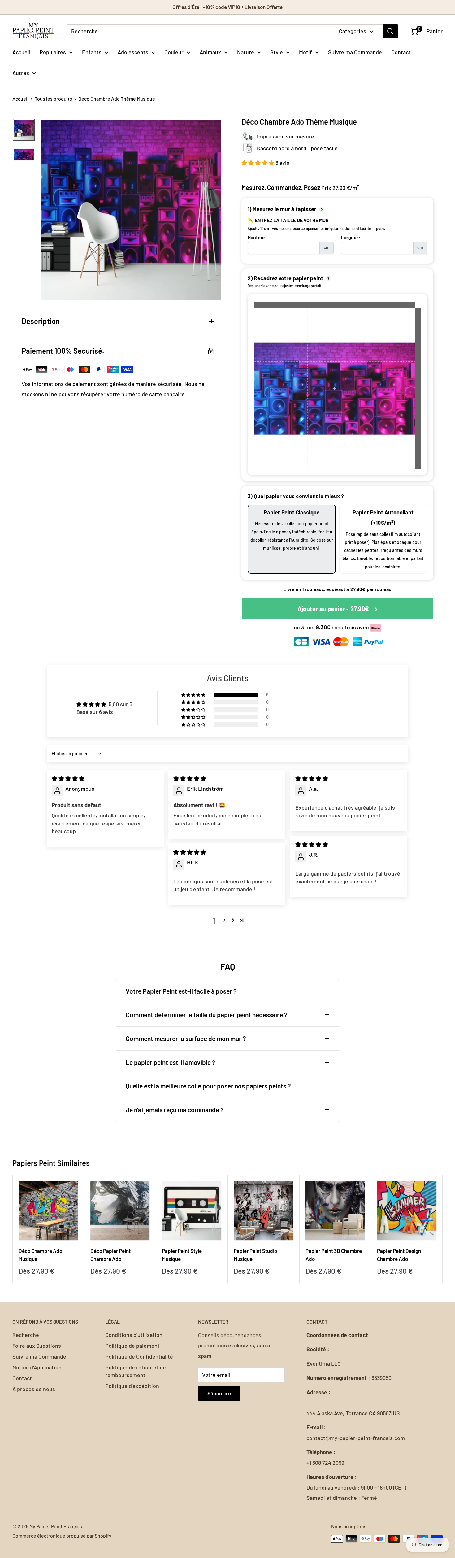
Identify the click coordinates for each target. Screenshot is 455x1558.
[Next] (442, 1228)
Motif (305, 51)
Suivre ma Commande (355, 51)
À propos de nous (33, 1388)
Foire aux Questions (36, 1345)
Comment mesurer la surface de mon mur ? (186, 1038)
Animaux (210, 51)
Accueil (21, 51)
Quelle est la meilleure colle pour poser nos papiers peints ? (208, 1086)
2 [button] (223, 920)
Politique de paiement (132, 1345)
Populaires (53, 51)
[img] (68, 778)
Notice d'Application (37, 1367)
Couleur (174, 51)
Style (276, 51)
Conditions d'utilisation (133, 1334)
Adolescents (133, 51)
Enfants (92, 51)
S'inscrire (219, 1393)
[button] (258, 162)
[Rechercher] (390, 31)
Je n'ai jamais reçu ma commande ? (175, 1110)
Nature (245, 51)
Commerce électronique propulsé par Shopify (61, 1535)
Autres (20, 72)
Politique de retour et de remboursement (135, 1371)
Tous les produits (53, 99)
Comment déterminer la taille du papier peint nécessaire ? (207, 1014)
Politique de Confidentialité (139, 1356)
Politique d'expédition (132, 1385)
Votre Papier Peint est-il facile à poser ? (181, 991)
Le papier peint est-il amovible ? (170, 1062)
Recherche (25, 1334)
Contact (401, 51)
